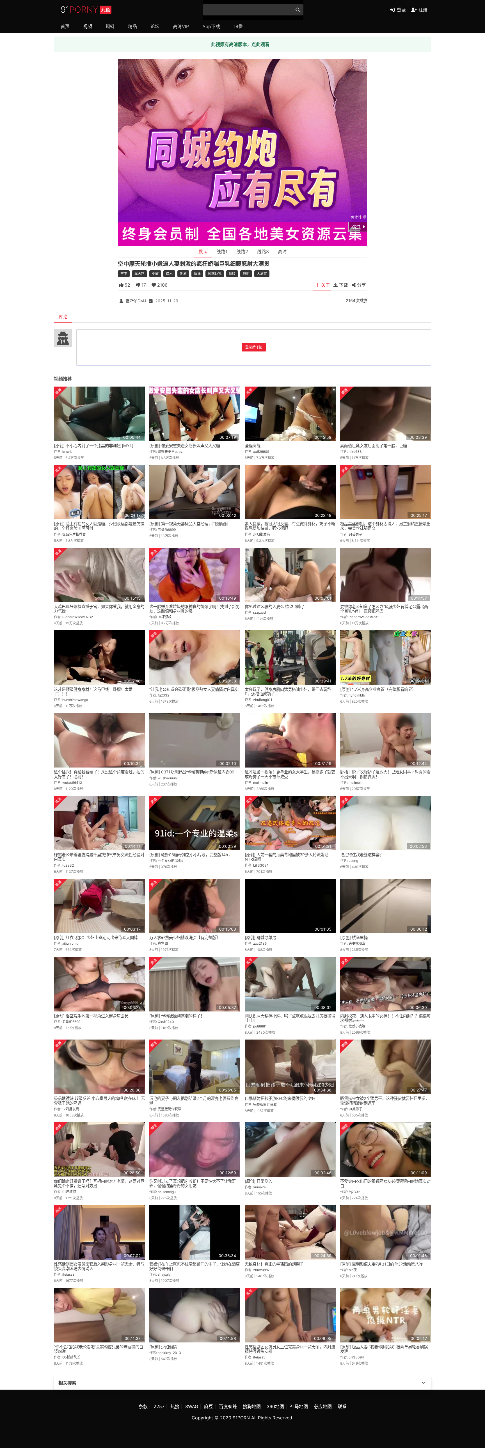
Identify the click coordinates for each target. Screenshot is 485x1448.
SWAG (191, 1406)
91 (85, 9)
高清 (282, 251)
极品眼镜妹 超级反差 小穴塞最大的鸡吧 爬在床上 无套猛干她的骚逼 (99, 1100)
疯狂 (197, 273)
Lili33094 (261, 865)
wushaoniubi (168, 778)
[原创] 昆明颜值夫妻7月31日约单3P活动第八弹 (381, 1264)
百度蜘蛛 (228, 1406)
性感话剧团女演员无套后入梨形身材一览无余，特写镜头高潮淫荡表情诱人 (99, 1266)
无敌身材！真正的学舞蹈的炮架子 (274, 1264)
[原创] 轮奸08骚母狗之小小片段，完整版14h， (190, 854)
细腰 (232, 273)
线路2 (242, 251)
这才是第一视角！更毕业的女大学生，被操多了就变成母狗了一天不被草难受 (290, 774)
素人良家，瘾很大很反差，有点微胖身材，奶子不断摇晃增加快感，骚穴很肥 (290, 526)
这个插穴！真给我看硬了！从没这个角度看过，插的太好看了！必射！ (99, 774)
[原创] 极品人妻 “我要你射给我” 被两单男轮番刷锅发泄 (384, 1349)
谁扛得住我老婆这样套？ (361, 854)
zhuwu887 (261, 1270)
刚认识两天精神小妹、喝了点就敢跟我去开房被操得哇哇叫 (290, 1018)
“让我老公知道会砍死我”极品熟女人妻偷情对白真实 (194, 689)
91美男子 (355, 534)
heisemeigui (167, 1192)
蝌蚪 (110, 26)
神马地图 (299, 1406)
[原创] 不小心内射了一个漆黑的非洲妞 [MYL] (93, 445)
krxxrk (67, 451)
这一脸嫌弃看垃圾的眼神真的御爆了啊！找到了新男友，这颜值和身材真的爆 (194, 608)
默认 (202, 251)
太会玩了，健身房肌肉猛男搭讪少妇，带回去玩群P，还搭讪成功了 (288, 691)
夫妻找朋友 (357, 943)
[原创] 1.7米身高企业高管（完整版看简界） (378, 689)
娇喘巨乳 (214, 273)
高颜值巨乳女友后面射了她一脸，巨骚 (373, 445)
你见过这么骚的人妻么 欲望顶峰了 (275, 606)
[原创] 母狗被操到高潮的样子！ (176, 1015)
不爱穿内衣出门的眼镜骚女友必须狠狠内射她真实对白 (385, 1183)
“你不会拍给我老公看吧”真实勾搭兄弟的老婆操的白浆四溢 (98, 1349)
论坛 (154, 26)
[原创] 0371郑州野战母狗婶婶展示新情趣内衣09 (191, 771)
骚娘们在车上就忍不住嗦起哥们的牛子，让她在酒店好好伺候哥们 (194, 1266)
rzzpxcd (259, 612)
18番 (238, 26)
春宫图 (163, 943)
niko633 (355, 451)
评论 (62, 316)
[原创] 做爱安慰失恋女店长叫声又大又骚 (184, 445)
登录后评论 (253, 347)
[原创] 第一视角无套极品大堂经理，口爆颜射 (188, 523)
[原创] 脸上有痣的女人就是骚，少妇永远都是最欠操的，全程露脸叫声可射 (99, 526)
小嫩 (155, 273)
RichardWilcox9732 (77, 617)
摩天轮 (139, 273)
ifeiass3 (68, 1274)
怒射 (246, 273)
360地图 (275, 1406)
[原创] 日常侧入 (258, 1181)
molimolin (260, 782)
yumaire (259, 1187)
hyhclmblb (357, 695)
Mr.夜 (353, 1270)
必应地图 (323, 1406)
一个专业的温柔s (170, 860)
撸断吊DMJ (136, 300)
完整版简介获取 (169, 1109)
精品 (132, 26)
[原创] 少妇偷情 (163, 1346)
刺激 (183, 273)
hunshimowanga (75, 700)
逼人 (169, 273)
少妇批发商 (261, 534)
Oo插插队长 (71, 1357)
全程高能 (252, 445)
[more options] (423, 1383)
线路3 (263, 251)
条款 (143, 1406)
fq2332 (163, 695)
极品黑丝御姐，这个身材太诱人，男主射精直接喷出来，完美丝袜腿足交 (385, 526)
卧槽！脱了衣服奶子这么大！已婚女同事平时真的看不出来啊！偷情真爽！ (385, 774)
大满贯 (262, 273)
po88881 (260, 1026)
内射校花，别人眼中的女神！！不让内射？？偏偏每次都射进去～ (385, 1018)
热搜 (174, 1406)
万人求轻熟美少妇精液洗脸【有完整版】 (184, 937)
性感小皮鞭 (357, 1026)
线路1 (221, 251)
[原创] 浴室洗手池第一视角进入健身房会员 (91, 1015)
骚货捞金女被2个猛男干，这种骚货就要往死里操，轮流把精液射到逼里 (384, 1100)
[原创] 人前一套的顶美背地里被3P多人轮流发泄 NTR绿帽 (286, 857)
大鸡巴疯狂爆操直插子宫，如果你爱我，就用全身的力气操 (99, 608)
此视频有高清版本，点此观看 (240, 44)
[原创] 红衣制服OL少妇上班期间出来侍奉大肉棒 (96, 937)
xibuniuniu (70, 943)
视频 (87, 26)
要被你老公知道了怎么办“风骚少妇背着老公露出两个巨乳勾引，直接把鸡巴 (384, 608)
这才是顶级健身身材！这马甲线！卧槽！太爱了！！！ (93, 691)
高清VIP (181, 26)
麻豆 (208, 1406)
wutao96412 (72, 782)
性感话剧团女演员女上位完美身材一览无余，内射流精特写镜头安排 (290, 1349)
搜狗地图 (252, 1406)
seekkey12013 (169, 1353)
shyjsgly (164, 1274)
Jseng (353, 860)
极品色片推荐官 (74, 534)
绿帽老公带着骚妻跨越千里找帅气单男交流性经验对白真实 (99, 857)
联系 (342, 1406)
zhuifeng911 (262, 700)
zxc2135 (260, 943)
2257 (159, 1406)
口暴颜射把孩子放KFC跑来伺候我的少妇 (280, 1098)
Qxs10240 (166, 1022)
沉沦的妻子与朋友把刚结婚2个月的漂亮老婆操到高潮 (193, 1100)
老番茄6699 (167, 529)
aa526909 (261, 451)
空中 (123, 273)
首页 (65, 26)
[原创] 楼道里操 (354, 937)
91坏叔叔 (164, 617)
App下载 (211, 26)
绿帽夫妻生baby (170, 451)
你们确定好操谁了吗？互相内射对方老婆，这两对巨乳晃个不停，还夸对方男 (99, 1183)
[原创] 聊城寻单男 (260, 937)
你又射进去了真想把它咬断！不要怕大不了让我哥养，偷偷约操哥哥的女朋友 (192, 1183)
